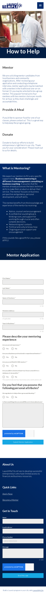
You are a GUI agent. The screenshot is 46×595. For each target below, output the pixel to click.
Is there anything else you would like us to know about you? (22, 402)
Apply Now (7, 494)
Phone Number (7, 537)
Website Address (8, 311)
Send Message (23, 575)
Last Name (6, 288)
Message (5, 547)
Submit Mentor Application (23, 442)
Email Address (7, 527)
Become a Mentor (10, 500)
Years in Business (8, 323)
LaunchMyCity (38, 590)
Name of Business (8, 298)
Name (4, 517)
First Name (6, 278)
